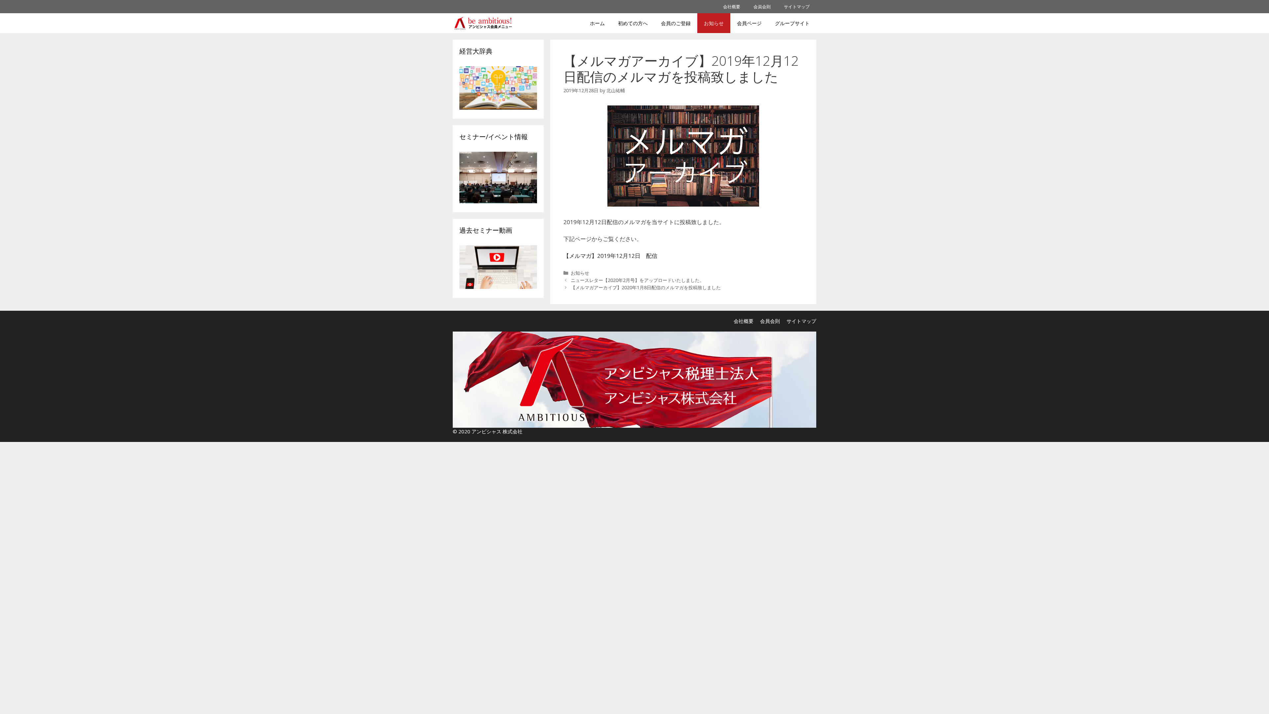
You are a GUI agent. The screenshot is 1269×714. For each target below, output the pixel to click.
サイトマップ (797, 7)
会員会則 (762, 7)
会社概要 (731, 7)
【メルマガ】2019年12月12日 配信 (610, 255)
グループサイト (792, 23)
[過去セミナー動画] (498, 287)
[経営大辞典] (498, 107)
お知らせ (714, 23)
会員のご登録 (676, 23)
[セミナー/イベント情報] (498, 201)
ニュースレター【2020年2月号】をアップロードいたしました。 (637, 280)
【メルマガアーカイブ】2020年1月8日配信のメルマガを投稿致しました (646, 287)
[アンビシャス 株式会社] (485, 23)
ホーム (597, 23)
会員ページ (749, 23)
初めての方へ (633, 23)
